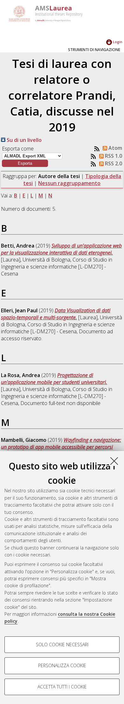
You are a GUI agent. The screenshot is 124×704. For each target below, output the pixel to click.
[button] (25, 163)
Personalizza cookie (62, 665)
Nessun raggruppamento (69, 183)
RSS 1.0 (113, 155)
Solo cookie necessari (62, 644)
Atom (114, 147)
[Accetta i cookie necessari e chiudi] (114, 461)
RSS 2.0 (113, 163)
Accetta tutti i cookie (62, 687)
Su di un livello (23, 139)
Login (117, 41)
